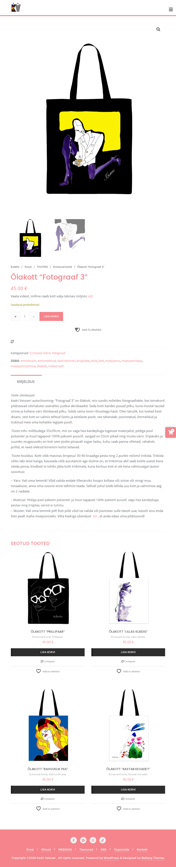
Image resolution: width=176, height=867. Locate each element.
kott (101, 361)
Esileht (15, 266)
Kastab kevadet (138, 774)
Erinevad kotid (62, 266)
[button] (158, 29)
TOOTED (42, 266)
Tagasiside (121, 849)
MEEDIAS (65, 849)
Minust (46, 849)
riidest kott (56, 366)
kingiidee (83, 361)
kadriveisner (66, 361)
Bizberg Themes (152, 857)
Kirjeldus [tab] (26, 381)
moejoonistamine (23, 366)
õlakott (42, 366)
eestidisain (28, 361)
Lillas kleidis (138, 637)
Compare (49, 661)
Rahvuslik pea (57, 774)
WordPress (111, 857)
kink (94, 361)
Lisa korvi (51, 316)
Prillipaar (57, 637)
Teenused (86, 849)
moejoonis (112, 361)
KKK (103, 849)
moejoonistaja (132, 361)
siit (95, 516)
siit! (90, 296)
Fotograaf (58, 353)
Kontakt (142, 849)
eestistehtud (47, 361)
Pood (28, 266)
